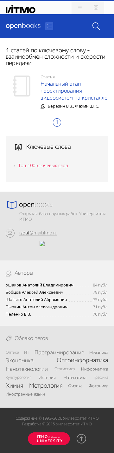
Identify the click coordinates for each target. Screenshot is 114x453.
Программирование (59, 353)
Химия (14, 386)
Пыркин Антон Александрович (36, 307)
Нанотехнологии (27, 369)
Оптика (12, 353)
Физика (75, 386)
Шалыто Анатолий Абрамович (36, 300)
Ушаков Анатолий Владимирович (39, 285)
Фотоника (98, 386)
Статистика (64, 369)
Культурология (18, 378)
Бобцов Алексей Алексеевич (34, 292)
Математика (74, 378)
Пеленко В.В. (18, 314)
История (47, 378)
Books (23, 26)
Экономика (20, 361)
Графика (101, 378)
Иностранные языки (25, 394)
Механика (98, 353)
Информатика (94, 369)
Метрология (45, 386)
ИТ (26, 353)
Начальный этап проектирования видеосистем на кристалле (74, 91)
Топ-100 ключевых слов (43, 165)
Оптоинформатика (82, 361)
